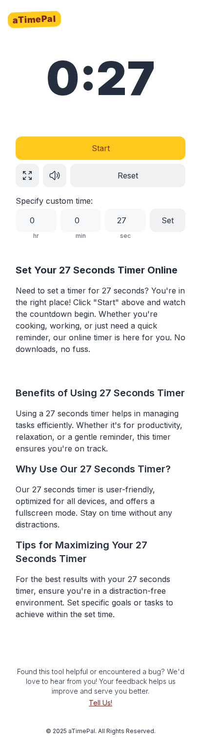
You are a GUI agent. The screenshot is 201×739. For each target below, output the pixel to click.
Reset (128, 175)
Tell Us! (100, 703)
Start (101, 148)
